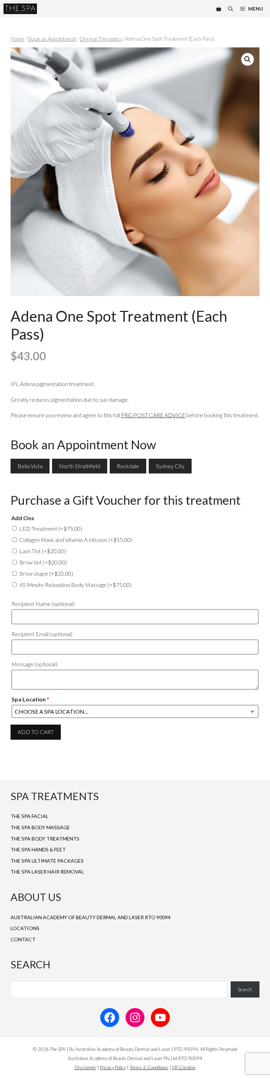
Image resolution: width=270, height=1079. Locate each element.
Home (17, 38)
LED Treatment (50, 528)
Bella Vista (30, 466)
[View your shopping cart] (219, 9)
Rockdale (128, 466)
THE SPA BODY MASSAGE (40, 827)
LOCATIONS (25, 928)
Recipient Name (43, 603)
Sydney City (170, 466)
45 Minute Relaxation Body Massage (75, 584)
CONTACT (23, 939)
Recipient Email (42, 633)
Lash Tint (42, 551)
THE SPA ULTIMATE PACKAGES (47, 861)
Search (245, 989)
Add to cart (36, 731)
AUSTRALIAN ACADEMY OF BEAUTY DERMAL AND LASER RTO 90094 (91, 917)
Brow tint (43, 562)
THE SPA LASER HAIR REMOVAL (47, 872)
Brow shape (46, 573)
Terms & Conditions (149, 1067)
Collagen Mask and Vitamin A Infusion (75, 539)
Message (34, 664)
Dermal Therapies (100, 38)
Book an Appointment (52, 38)
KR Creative (183, 1067)
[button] (247, 59)
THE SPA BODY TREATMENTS (45, 839)
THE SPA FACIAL (30, 816)
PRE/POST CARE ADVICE (153, 415)
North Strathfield (79, 466)
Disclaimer (85, 1067)
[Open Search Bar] (231, 9)
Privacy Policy (113, 1067)
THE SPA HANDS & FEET (38, 849)
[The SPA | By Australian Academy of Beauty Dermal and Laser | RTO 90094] (20, 9)
